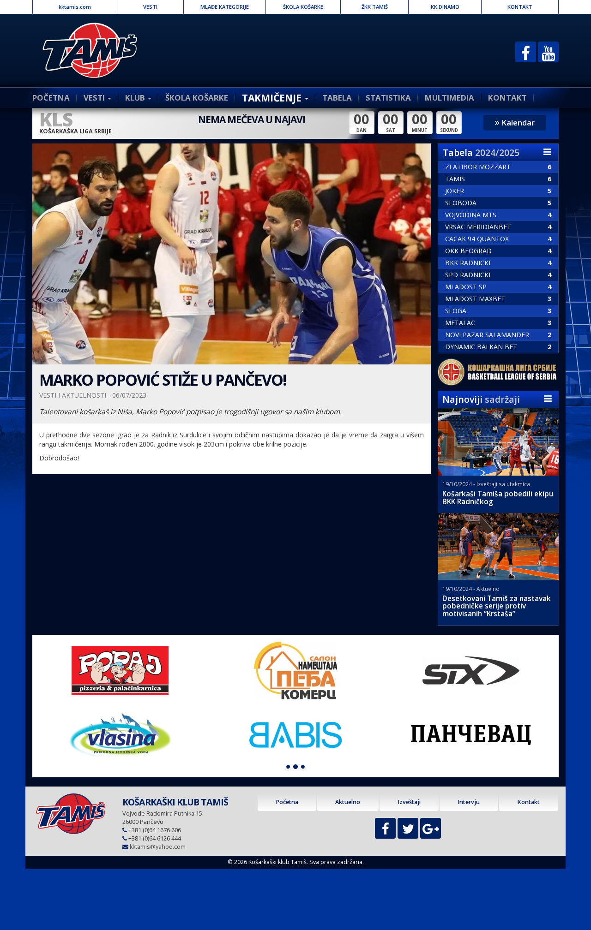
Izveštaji (409, 802)
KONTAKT (519, 6)
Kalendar (517, 122)
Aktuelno (347, 802)
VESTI (150, 6)
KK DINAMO (445, 6)
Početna (287, 802)
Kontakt (528, 802)
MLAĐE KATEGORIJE (224, 6)
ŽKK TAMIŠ (375, 6)
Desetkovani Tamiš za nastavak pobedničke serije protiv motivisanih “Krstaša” (496, 606)
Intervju (469, 802)
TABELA (337, 97)
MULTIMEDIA (449, 97)
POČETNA (51, 97)
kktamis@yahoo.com (158, 847)
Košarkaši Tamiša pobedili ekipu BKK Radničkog (497, 498)
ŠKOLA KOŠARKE (303, 6)
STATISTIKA (388, 97)
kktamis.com (75, 6)
